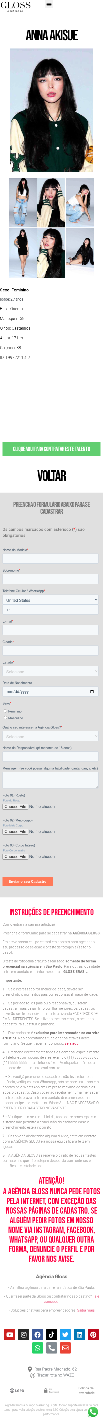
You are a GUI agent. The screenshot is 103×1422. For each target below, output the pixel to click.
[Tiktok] (51, 1334)
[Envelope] (65, 1348)
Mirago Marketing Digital (42, 1405)
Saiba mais (86, 1310)
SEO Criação (61, 1410)
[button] (49, 4)
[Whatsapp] (37, 1348)
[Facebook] (37, 1334)
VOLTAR (51, 476)
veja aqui (72, 1043)
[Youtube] (9, 1334)
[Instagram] (23, 1334)
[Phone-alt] (51, 1348)
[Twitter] (65, 1334)
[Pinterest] (93, 1334)
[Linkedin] (79, 1334)
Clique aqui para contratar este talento (51, 449)
